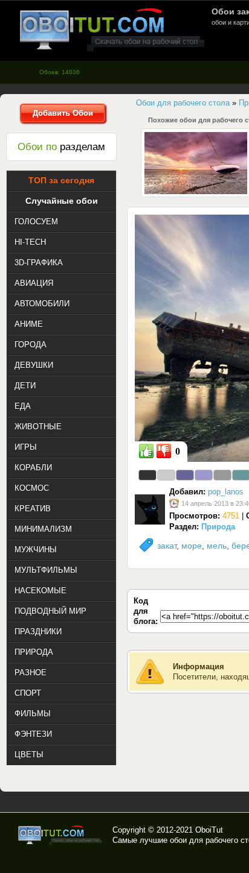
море (191, 545)
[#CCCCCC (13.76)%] (166, 475)
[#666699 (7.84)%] (185, 475)
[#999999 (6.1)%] (222, 475)
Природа (218, 526)
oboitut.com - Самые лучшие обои (60, 835)
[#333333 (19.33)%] (147, 475)
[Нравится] (146, 451)
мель (217, 545)
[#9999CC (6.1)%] (204, 475)
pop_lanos (226, 491)
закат (166, 545)
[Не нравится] (164, 451)
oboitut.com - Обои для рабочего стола (112, 29)
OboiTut (209, 829)
